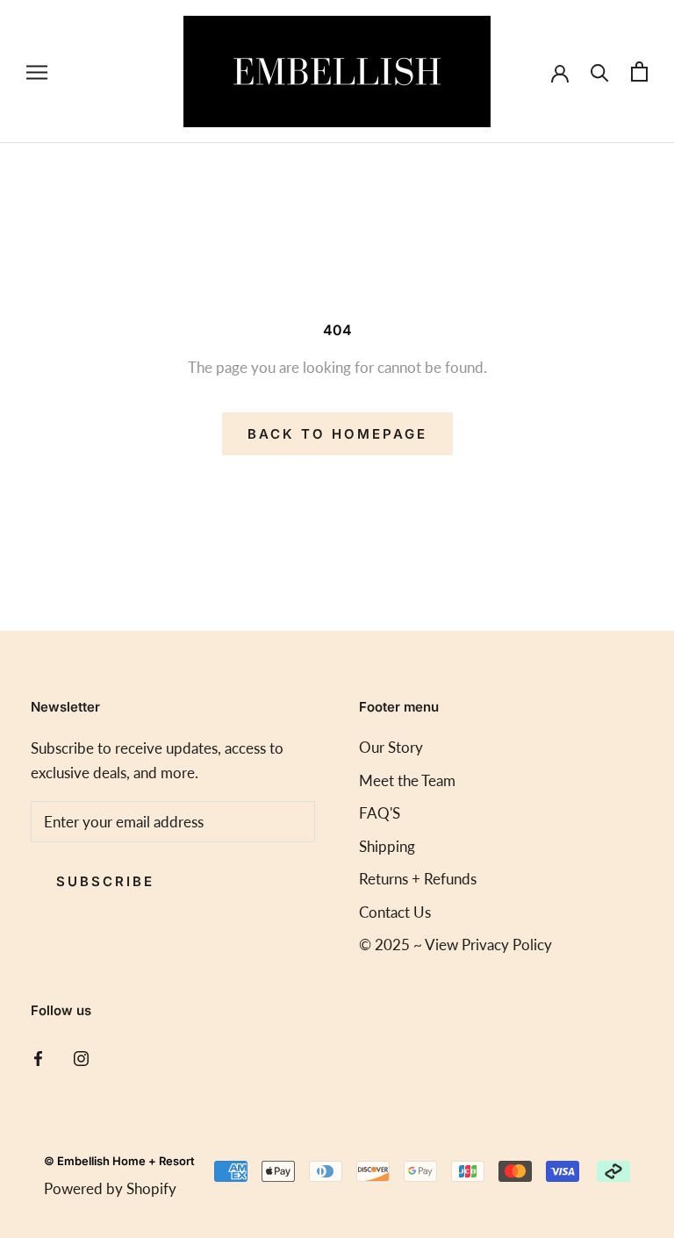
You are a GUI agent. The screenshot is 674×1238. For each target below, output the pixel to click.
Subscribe (105, 881)
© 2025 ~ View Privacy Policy (455, 944)
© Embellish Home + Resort (119, 1161)
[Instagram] (81, 1056)
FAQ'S (379, 813)
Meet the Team (407, 780)
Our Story (391, 747)
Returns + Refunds (418, 878)
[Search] (600, 71)
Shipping (387, 846)
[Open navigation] (36, 71)
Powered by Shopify (110, 1188)
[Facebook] (38, 1056)
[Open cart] (639, 71)
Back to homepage (337, 434)
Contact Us (395, 912)
